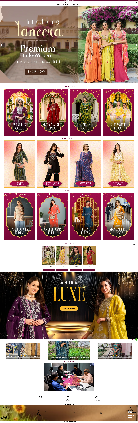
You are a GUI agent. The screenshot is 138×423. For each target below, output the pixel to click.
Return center (73, 412)
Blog (100, 409)
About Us (101, 412)
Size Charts (101, 413)
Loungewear (70, 4)
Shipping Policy (39, 410)
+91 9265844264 (4, 417)
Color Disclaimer (39, 415)
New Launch (58, 4)
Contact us (101, 411)
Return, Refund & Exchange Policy (41, 411)
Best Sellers (76, 4)
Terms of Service (39, 414)
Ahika (67, 421)
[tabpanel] (69, 44)
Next (136, 45)
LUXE (73, 4)
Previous (1, 45)
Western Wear (66, 4)
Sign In (72, 409)
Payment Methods (39, 409)
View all (134, 244)
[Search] (133, 2)
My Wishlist (72, 411)
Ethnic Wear (62, 4)
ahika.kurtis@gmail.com (5, 418)
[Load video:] (69, 377)
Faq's (100, 410)
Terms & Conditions (39, 413)
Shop (71, 305)
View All (135, 339)
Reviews (101, 414)
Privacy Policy (39, 412)
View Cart (72, 410)
